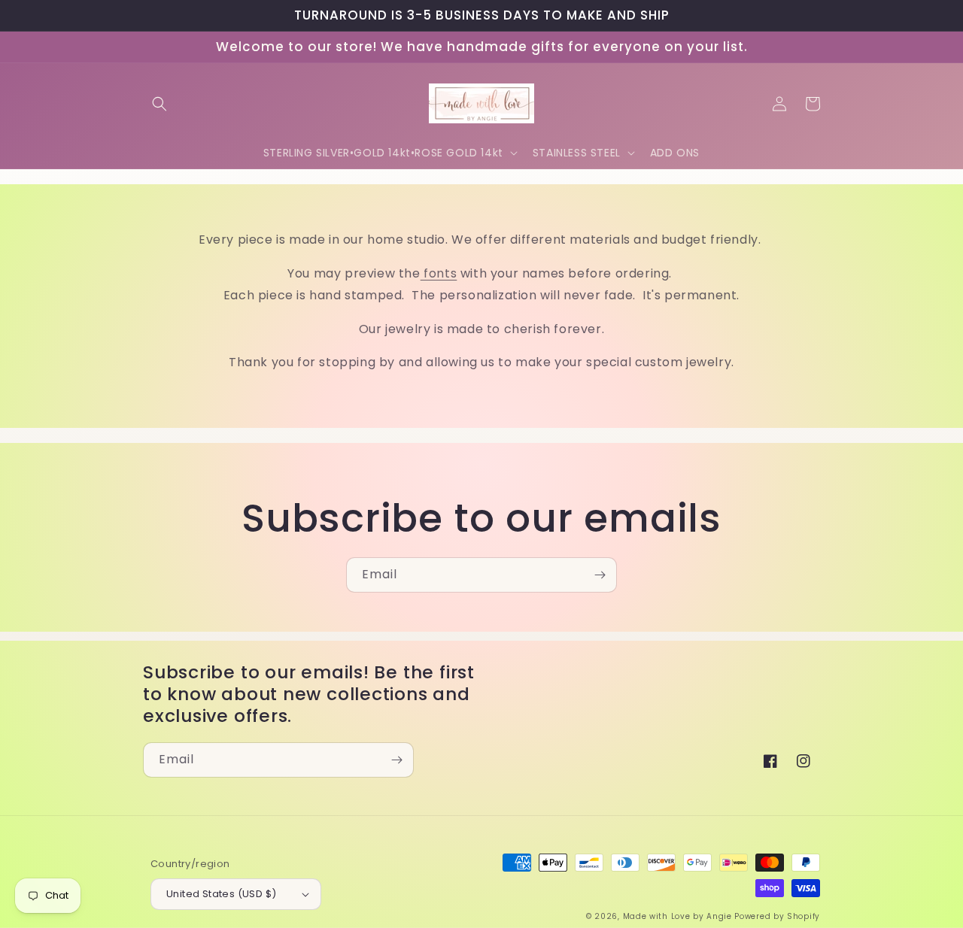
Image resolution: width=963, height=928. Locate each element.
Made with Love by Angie (677, 916)
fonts (439, 273)
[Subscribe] (599, 575)
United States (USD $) (221, 894)
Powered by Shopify (777, 916)
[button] (159, 103)
